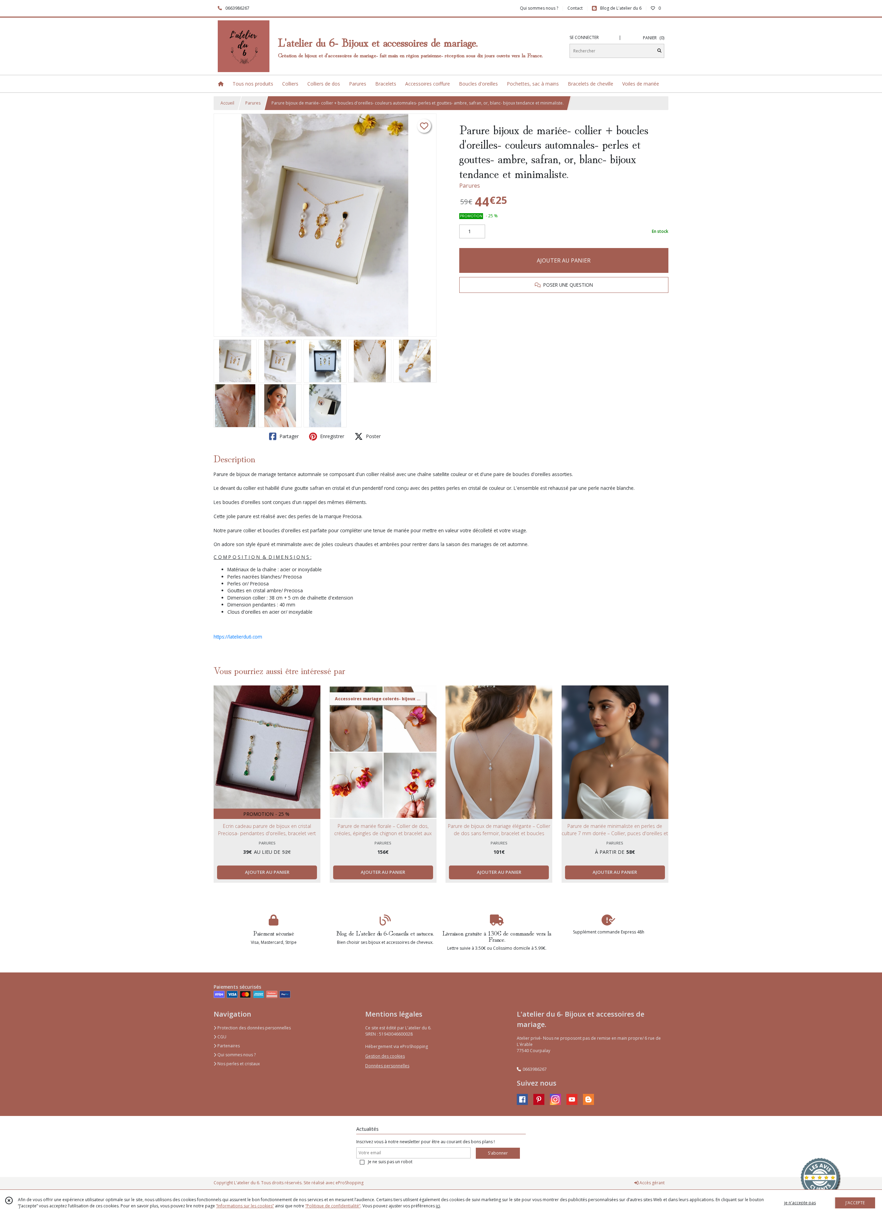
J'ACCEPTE (855, 1203)
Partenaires (228, 1046)
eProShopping (349, 1183)
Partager (288, 436)
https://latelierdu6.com (238, 636)
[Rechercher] (659, 51)
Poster (373, 436)
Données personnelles (387, 1066)
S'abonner (498, 1153)
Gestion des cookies (385, 1056)
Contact (575, 8)
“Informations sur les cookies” (245, 1206)
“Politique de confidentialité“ (332, 1206)
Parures (252, 103)
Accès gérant (651, 1183)
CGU (221, 1037)
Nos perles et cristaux (238, 1064)
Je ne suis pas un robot (390, 1162)
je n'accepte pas (800, 1203)
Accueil (227, 103)
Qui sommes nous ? (236, 1055)
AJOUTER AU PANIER (564, 260)
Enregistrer (331, 436)
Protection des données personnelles (253, 1028)
